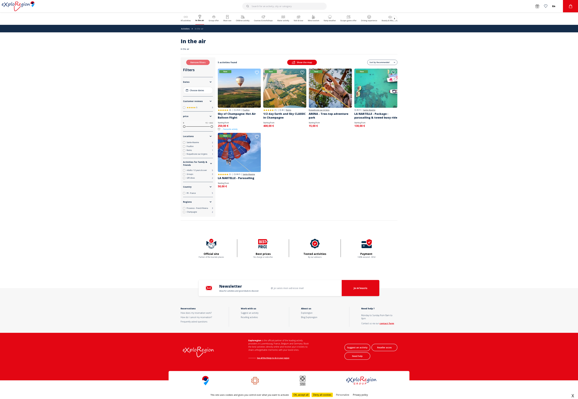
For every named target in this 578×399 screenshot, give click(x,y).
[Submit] (248, 6)
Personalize (342, 394)
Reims (288, 110)
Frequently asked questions (194, 321)
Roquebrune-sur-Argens (319, 110)
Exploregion (306, 312)
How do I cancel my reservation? (196, 317)
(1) (275, 110)
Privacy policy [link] (360, 394)
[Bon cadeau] (537, 6)
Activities (185, 28)
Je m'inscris (360, 288)
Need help (357, 356)
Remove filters (197, 62)
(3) (230, 110)
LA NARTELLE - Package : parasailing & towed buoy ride (375, 115)
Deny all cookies (322, 394)
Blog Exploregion (309, 317)
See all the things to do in (268, 358)
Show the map (304, 62)
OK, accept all (301, 394)
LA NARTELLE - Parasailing (236, 178)
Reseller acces (384, 347)
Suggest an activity (249, 312)
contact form (386, 323)
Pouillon (246, 110)
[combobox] (285, 6)
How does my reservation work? (196, 312)
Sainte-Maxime (369, 110)
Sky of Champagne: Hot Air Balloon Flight (237, 115)
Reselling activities (249, 317)
